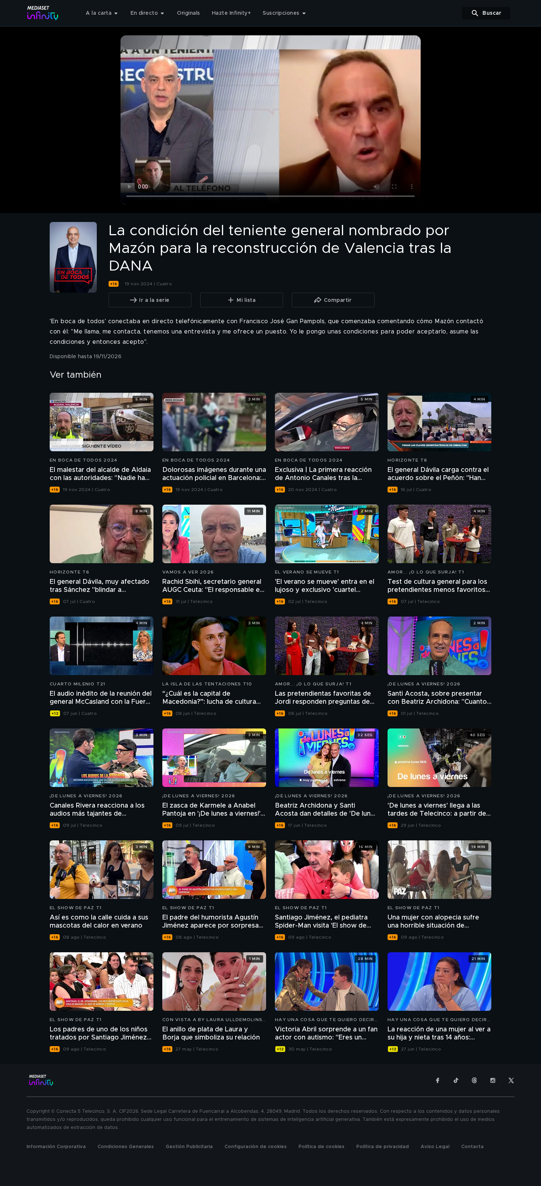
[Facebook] (437, 1080)
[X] (511, 1080)
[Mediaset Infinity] (42, 13)
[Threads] (474, 1080)
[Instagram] (492, 1080)
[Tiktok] (456, 1080)
